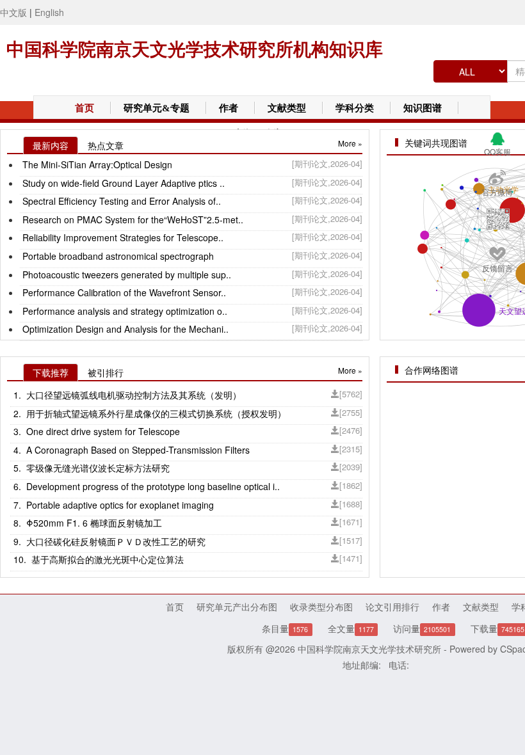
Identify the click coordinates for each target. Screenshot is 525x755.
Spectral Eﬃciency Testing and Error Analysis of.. (120, 201)
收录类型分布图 (321, 606)
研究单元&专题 (157, 108)
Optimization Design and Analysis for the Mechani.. (124, 328)
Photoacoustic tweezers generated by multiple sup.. (125, 274)
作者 (228, 108)
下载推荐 (51, 372)
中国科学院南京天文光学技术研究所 (369, 648)
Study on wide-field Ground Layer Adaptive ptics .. (122, 183)
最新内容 (51, 145)
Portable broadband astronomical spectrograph (117, 256)
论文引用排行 (392, 606)
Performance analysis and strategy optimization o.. (123, 311)
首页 (84, 108)
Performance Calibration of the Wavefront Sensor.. (123, 292)
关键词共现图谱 (436, 142)
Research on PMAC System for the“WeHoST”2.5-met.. (131, 219)
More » (350, 143)
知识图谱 (422, 108)
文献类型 (287, 108)
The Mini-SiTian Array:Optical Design (96, 164)
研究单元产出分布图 (237, 606)
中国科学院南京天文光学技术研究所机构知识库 (194, 50)
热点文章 (106, 145)
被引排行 (106, 372)
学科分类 (354, 108)
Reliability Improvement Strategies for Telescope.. (121, 237)
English (49, 12)
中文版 (13, 12)
